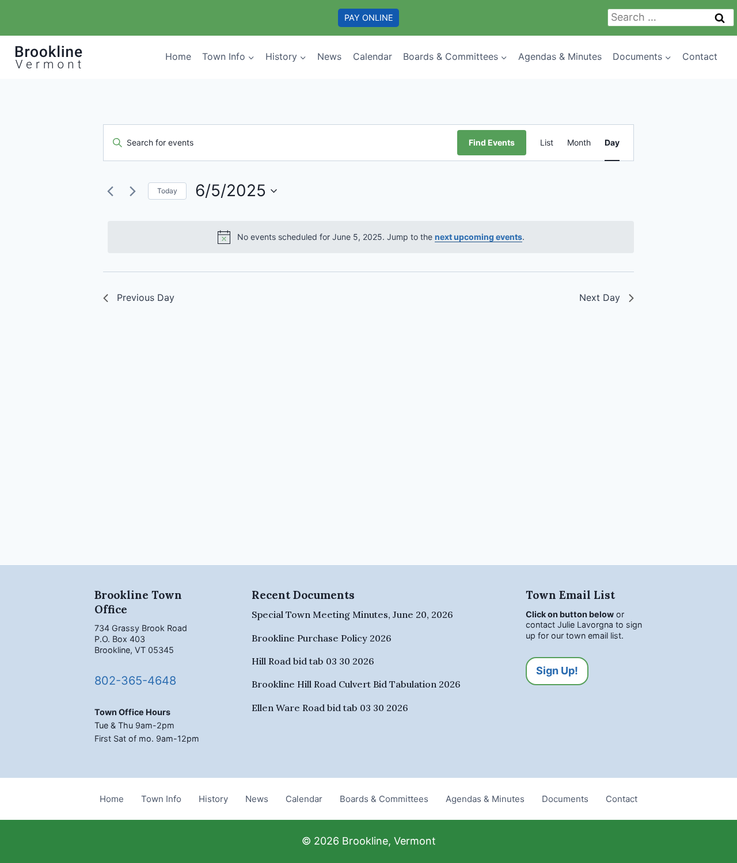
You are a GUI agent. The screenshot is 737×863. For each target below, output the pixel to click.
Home (178, 56)
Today (167, 190)
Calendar (372, 56)
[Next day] (132, 191)
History (213, 798)
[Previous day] (110, 191)
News (329, 56)
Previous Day (145, 297)
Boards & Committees (384, 798)
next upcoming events (478, 237)
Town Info (161, 798)
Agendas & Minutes (560, 56)
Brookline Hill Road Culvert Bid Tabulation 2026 (356, 684)
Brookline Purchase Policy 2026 (322, 638)
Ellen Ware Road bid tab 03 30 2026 (330, 707)
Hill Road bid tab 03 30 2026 (313, 661)
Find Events (492, 142)
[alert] (371, 237)
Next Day (599, 297)
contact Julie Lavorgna (569, 624)
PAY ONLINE (368, 17)
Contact (699, 56)
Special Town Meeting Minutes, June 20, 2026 (352, 614)
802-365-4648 (135, 681)
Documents (565, 798)
